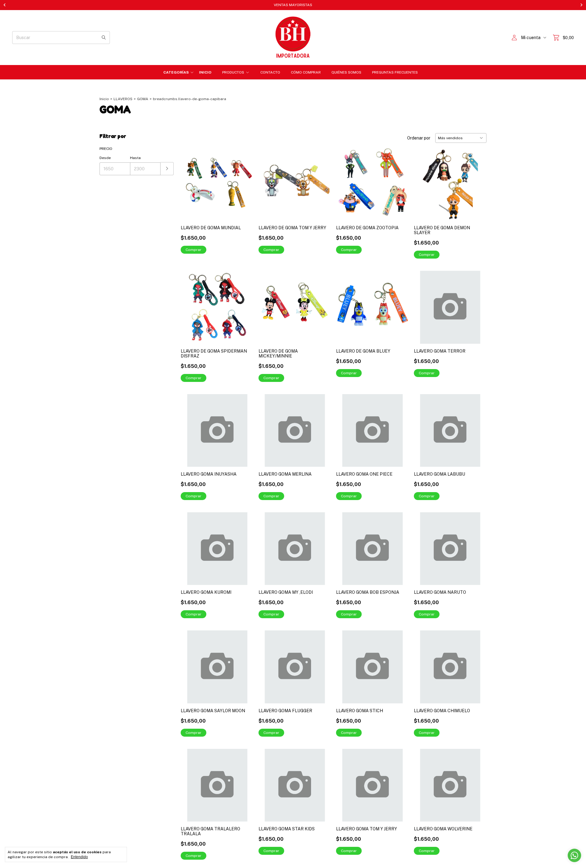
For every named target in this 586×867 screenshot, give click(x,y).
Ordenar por (418, 138)
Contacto (270, 72)
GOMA (142, 99)
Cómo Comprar (306, 72)
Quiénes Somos (346, 72)
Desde (105, 158)
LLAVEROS (123, 99)
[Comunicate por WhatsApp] (574, 855)
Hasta (135, 158)
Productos (233, 72)
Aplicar (167, 168)
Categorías (176, 72)
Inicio (205, 72)
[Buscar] (104, 37)
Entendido (79, 857)
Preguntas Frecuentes (395, 72)
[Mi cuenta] (514, 37)
